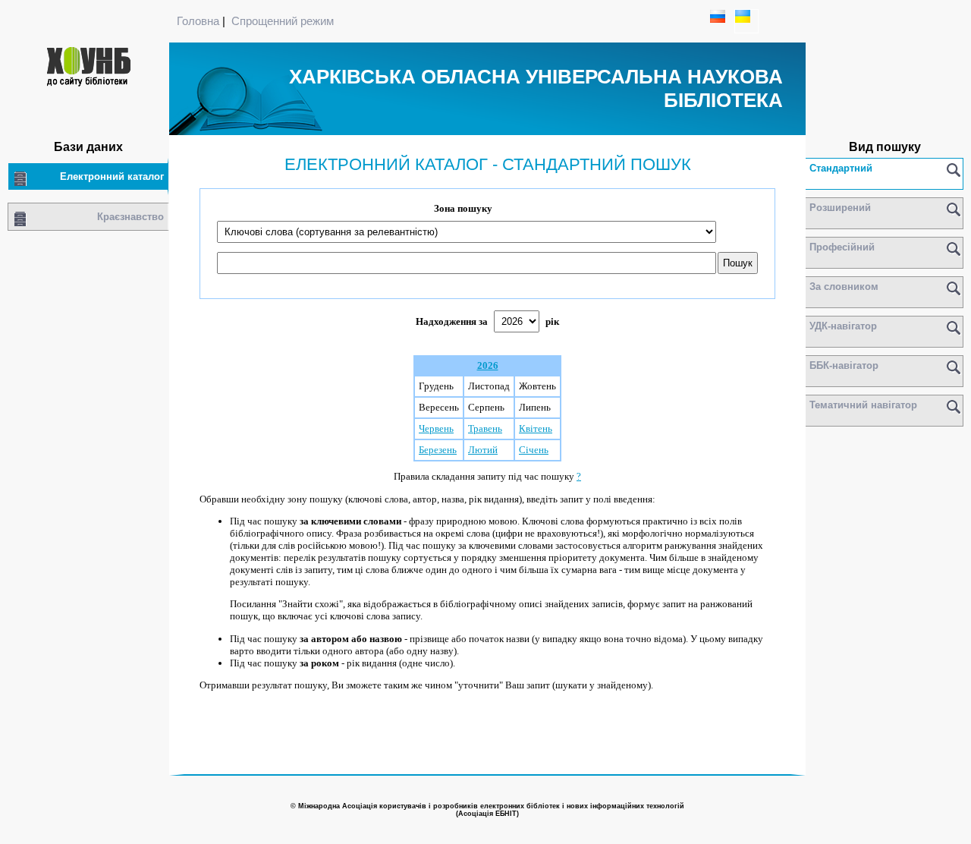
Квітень (535, 428)
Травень (485, 428)
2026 (487, 365)
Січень (533, 449)
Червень (436, 428)
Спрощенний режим (282, 21)
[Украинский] (746, 28)
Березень (438, 449)
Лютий (483, 449)
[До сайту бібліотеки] (88, 84)
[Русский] (721, 28)
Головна (198, 21)
